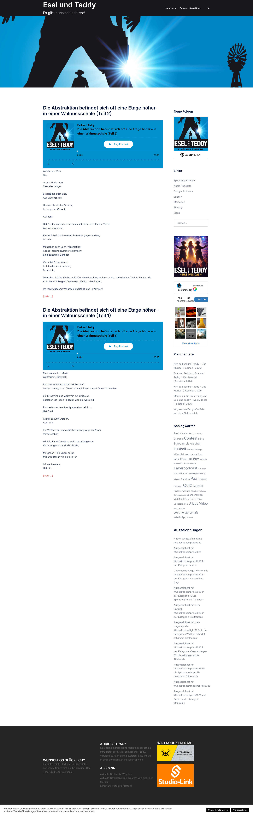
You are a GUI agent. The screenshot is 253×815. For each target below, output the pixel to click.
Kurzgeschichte (190, 463)
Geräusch (191, 449)
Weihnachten (179, 508)
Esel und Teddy (69, 4)
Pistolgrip (117, 785)
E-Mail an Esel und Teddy (131, 751)
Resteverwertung (182, 491)
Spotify (178, 196)
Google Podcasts (183, 191)
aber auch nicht (77, 764)
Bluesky (178, 207)
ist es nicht (54, 764)
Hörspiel (179, 454)
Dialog (201, 439)
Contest (191, 438)
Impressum (170, 8)
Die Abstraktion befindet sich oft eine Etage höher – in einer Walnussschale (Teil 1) (101, 312)
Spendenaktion (195, 494)
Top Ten (189, 499)
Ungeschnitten (181, 504)
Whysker (178, 409)
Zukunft (190, 518)
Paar (194, 478)
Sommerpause (180, 495)
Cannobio (178, 438)
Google (199, 450)
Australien (179, 433)
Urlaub (193, 503)
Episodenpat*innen (184, 180)
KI (174, 463)
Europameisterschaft (187, 443)
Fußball (180, 449)
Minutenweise (191, 473)
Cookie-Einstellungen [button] (218, 810)
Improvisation (193, 454)
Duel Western (129, 777)
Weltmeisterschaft (186, 512)
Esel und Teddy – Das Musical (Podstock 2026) (189, 377)
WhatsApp (180, 517)
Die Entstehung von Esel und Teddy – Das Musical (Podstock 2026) (190, 400)
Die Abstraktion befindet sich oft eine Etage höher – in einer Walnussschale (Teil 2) (101, 110)
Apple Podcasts (182, 185)
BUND (199, 433)
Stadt (181, 499)
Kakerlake (203, 459)
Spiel (176, 499)
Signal (177, 212)
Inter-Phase (180, 459)
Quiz (187, 485)
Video (203, 503)
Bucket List (191, 433)
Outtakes (185, 479)
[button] (209, 8)
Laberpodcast (185, 468)
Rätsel (193, 491)
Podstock (203, 479)
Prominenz (178, 486)
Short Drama (201, 491)
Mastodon (179, 201)
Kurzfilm (179, 463)
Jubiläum (193, 458)
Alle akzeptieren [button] (240, 810)
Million (181, 473)
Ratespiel (198, 486)
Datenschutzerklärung (190, 8)
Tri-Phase (198, 499)
